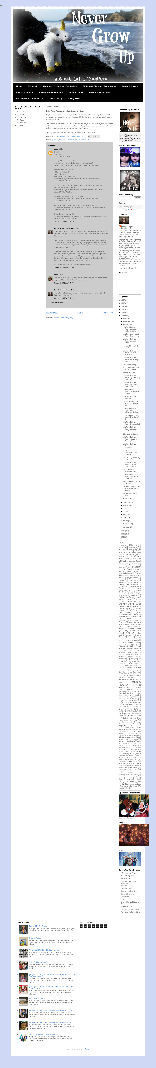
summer (129, 778)
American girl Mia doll (133, 561)
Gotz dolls (126, 626)
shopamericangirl (124, 774)
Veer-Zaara (128, 712)
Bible (120, 573)
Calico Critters (136, 575)
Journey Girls (129, 639)
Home (19, 86)
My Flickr (20, 114)
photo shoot (132, 768)
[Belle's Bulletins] (130, 190)
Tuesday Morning (132, 708)
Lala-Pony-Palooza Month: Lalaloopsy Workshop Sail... (130, 329)
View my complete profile (128, 268)
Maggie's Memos (133, 656)
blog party (130, 724)
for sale (124, 749)
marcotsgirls (123, 759)
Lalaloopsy (131, 643)
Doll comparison (126, 612)
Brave (139, 573)
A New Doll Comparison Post (39, 962)
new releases (135, 763)
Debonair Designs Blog (129, 891)
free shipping (136, 749)
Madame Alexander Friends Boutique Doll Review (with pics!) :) (51, 1022)
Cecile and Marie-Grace (130, 577)
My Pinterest (21, 117)
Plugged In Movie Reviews (130, 909)
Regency (130, 689)
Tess (129, 701)
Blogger (87, 1049)
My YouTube (21, 123)
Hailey (136, 626)
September (127, 502)
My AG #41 (129, 663)
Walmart (138, 712)
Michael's (122, 660)
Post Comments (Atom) (64, 318)
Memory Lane (134, 658)
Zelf (139, 716)
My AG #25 (132, 662)
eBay (131, 741)
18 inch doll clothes (126, 549)
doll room (122, 741)
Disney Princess (125, 598)
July (125, 508)
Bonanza (124, 886)
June (125, 511)
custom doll (125, 729)
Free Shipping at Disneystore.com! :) (130, 470)
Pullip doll (125, 679)
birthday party (124, 722)
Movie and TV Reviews (99, 92)
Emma (136, 615)
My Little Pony (134, 667)
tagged (121, 779)
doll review (132, 739)
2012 (123, 531)
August (126, 505)
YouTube (130, 716)
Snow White (123, 695)
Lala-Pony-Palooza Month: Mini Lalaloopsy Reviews (131, 410)
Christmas (132, 579)
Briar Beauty (125, 575)
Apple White (124, 563)
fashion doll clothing (135, 747)
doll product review (128, 737)
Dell (136, 584)
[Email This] (89, 136)
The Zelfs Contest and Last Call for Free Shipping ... (130, 453)
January (126, 527)
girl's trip (125, 751)
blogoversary (123, 726)
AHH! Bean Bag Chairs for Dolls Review (131, 369)
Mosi (130, 660)
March (125, 521)
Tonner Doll (131, 706)
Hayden (121, 628)
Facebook (130, 618)
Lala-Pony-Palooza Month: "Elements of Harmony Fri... (131, 439)
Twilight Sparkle (124, 710)
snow (120, 776)
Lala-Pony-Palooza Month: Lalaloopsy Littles (130, 341)
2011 (123, 534)
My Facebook (22, 112)
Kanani (121, 640)
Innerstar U (129, 635)
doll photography (135, 735)
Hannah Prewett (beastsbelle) (64, 228)
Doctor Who (133, 610)
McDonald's (123, 658)
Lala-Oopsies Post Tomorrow (129, 397)
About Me (47, 86)
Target (121, 701)
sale (139, 770)
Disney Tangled (124, 609)
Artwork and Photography (51, 92)
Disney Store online (128, 894)
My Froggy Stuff (130, 665)
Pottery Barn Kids (134, 677)
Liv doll (129, 645)
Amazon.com (125, 878)
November (127, 321)
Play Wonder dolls (128, 675)
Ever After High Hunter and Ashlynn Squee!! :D (131, 417)
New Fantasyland (135, 670)
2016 (123, 306)
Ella (131, 615)
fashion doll (123, 745)
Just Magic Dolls (127, 906)
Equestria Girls (124, 616)
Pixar (139, 674)
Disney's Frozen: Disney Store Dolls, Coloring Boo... (131, 403)
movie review (132, 761)
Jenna (130, 637)
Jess (137, 637)
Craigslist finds (133, 582)
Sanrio (138, 689)
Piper (132, 674)
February (126, 524)
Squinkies (133, 697)
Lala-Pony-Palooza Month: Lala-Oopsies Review (131, 391)
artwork (134, 720)
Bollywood (128, 573)
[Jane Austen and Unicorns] (130, 167)
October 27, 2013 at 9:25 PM (64, 298)
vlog (127, 788)
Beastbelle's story (125, 567)
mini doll (133, 759)
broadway (130, 727)
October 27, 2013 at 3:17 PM (64, 268)
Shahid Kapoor (126, 691)
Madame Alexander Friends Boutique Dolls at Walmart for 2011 (51, 1010)
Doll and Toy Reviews (67, 86)
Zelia (125, 718)
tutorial (131, 784)
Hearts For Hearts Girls (130, 632)
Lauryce (121, 645)
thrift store (130, 780)
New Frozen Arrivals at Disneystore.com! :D (131, 335)
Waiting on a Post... (130, 373)
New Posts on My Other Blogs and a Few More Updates (131, 488)
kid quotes (129, 755)
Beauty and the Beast (130, 568)
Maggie (121, 656)
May (125, 514)
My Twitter (20, 120)
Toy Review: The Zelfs (37, 998)
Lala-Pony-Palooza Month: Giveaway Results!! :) (130, 353)
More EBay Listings (130, 365)
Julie (137, 639)
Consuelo (122, 581)
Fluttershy (135, 620)
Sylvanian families (124, 699)
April (125, 518)
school (130, 772)
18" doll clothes (128, 555)
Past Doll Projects (130, 86)
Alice (128, 558)
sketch (136, 774)
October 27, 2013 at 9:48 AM (64, 221)
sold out (129, 776)
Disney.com (125, 897)
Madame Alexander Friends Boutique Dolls (130, 652)
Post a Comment (57, 303)
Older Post (108, 313)
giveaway (55, 140)
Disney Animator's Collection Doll (130, 587)
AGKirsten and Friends (129, 873)
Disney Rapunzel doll (127, 601)
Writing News (74, 98)
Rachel (135, 679)
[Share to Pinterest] (98, 136)
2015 (123, 309)
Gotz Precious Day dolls (133, 624)
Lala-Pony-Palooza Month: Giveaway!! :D (131, 423)
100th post (122, 545)
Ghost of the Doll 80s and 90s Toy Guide (130, 903)
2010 (123, 537)
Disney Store (126, 603)
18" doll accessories (133, 553)
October (126, 324)
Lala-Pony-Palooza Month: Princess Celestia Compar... (130, 464)
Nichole (56, 275)
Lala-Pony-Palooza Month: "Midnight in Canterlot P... (130, 476)
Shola (127, 693)
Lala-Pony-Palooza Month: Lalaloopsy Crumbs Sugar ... (130, 429)
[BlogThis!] (91, 136)
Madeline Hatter (132, 654)
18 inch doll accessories (128, 547)
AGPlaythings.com (127, 876)
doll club (131, 733)
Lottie (136, 645)
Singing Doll (135, 693)
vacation (125, 786)
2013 (123, 316)
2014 (123, 312)
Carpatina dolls (126, 888)
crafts (139, 727)
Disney (121, 586)
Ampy (56, 149)
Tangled (134, 699)
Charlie (121, 579)
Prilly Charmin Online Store (130, 912)
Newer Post (52, 313)
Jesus (120, 639)
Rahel (121, 682)
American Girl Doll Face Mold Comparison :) (44, 950)
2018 (123, 300)
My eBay (20, 125)
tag (137, 778)
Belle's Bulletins (132, 571)
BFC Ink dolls (129, 565)
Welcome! (32, 86)
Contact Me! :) (55, 98)
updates (138, 784)
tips (139, 779)
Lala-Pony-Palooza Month (68, 140)
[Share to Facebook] (96, 136)
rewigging (130, 770)
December (127, 318)
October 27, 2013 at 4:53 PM (64, 283)
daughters (135, 729)
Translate (135, 210)
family (135, 743)
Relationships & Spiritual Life (29, 98)
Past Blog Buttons (24, 92)
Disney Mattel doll (131, 596)
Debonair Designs (125, 584)
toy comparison (128, 782)
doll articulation (123, 731)
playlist (121, 770)
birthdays (137, 722)
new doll (122, 763)
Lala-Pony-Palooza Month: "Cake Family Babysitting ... (131, 446)
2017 (123, 303)
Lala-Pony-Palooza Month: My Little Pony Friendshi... (131, 377)
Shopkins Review (35, 938)
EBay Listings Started (130, 434)
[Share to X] (94, 136)
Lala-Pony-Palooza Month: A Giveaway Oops (130, 359)
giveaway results (129, 754)
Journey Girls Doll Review (38, 926)
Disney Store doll (127, 606)
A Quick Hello (127, 498)
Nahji (124, 670)
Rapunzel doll (124, 687)
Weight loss (126, 714)
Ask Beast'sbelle (136, 563)
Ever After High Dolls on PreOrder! (131, 482)
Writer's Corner (76, 92)
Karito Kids (129, 640)
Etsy (122, 899)
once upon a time (128, 765)
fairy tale (127, 743)
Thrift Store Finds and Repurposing (99, 86)
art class (133, 718)
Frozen (122, 622)
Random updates (84, 140)
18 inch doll (133, 545)
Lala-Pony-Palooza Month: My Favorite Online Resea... (130, 384)
